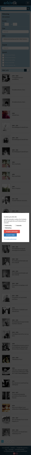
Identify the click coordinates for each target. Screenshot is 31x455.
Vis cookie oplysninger (10, 239)
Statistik (18, 225)
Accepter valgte (10, 235)
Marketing (8, 228)
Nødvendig (8, 225)
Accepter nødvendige (12, 231)
